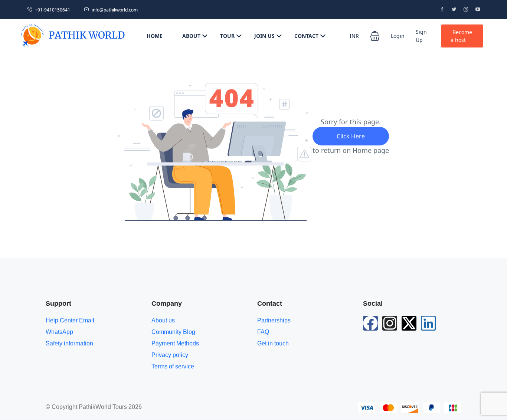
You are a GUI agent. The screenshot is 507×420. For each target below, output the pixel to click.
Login (398, 35)
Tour (227, 35)
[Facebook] (370, 323)
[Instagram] (389, 323)
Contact (306, 35)
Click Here (351, 136)
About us (163, 320)
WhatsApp (59, 332)
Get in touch (273, 343)
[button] (375, 36)
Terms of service (172, 366)
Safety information (69, 343)
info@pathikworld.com (115, 10)
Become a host (461, 36)
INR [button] (354, 35)
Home (155, 35)
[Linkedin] (428, 323)
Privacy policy (169, 355)
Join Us (264, 35)
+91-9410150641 (52, 10)
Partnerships (274, 320)
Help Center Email (70, 320)
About (191, 35)
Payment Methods (175, 343)
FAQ (263, 332)
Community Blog (173, 332)
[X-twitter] (409, 323)
